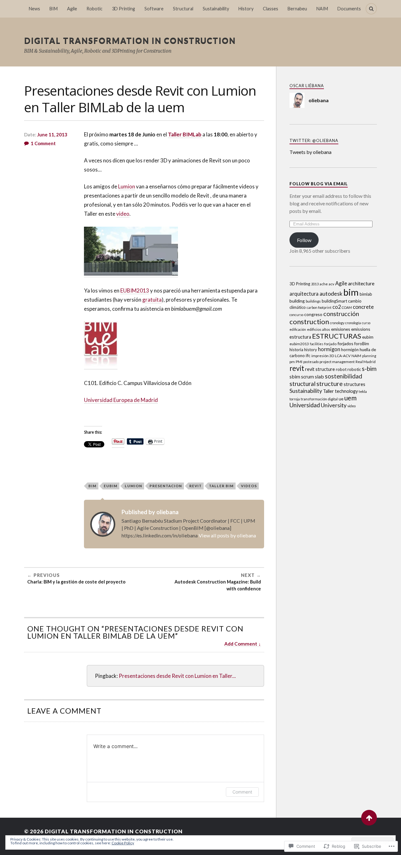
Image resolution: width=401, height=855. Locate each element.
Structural (183, 8)
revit (195, 486)
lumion (133, 486)
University (333, 405)
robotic (354, 369)
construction (309, 321)
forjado (330, 343)
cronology (337, 323)
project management (337, 361)
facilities (316, 344)
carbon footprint (319, 307)
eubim (110, 486)
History (245, 8)
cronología (353, 323)
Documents (349, 8)
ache (324, 284)
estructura (300, 337)
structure (329, 383)
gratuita (152, 299)
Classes (270, 8)
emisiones (340, 329)
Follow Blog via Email (318, 183)
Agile (72, 8)
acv (331, 284)
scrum (307, 376)
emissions (360, 329)
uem (350, 398)
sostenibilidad (343, 376)
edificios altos (318, 329)
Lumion (126, 186)
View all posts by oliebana (227, 535)
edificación (297, 329)
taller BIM (221, 486)
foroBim (361, 343)
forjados (345, 343)
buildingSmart (334, 300)
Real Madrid (366, 361)
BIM (53, 8)
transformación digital (319, 399)
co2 (336, 307)
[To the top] (369, 818)
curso (366, 323)
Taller (328, 391)
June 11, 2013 (52, 134)
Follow (304, 240)
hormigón (350, 349)
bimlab (366, 294)
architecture (361, 283)
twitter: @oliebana (313, 140)
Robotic (94, 8)
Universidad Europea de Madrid (121, 400)
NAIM (322, 8)
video (122, 213)
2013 (315, 284)
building (297, 300)
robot (341, 369)
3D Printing (123, 8)
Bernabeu (297, 8)
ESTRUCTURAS (336, 336)
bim (92, 486)
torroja (294, 399)
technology (346, 391)
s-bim (369, 368)
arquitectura (304, 294)
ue (341, 398)
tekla (363, 391)
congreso (313, 314)
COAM (347, 307)
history (310, 349)
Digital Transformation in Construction (130, 40)
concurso (296, 315)
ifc (308, 355)
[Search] (371, 8)
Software (154, 8)
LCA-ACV (343, 355)
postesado (311, 362)
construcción (341, 313)
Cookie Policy (123, 843)
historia (296, 349)
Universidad (304, 405)
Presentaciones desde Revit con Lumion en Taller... (177, 676)
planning (369, 356)
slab (319, 376)
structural (302, 383)
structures (354, 384)
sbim (294, 376)
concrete (363, 306)
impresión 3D (322, 355)
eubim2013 (299, 343)
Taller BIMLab (185, 134)
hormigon (329, 349)
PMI (299, 361)
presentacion (165, 486)
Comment (242, 791)
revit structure (320, 369)
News (34, 8)
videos (249, 486)
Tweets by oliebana (310, 152)
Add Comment (240, 644)
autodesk (331, 293)
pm (292, 361)
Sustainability (216, 8)
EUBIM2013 (134, 290)
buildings (313, 301)
